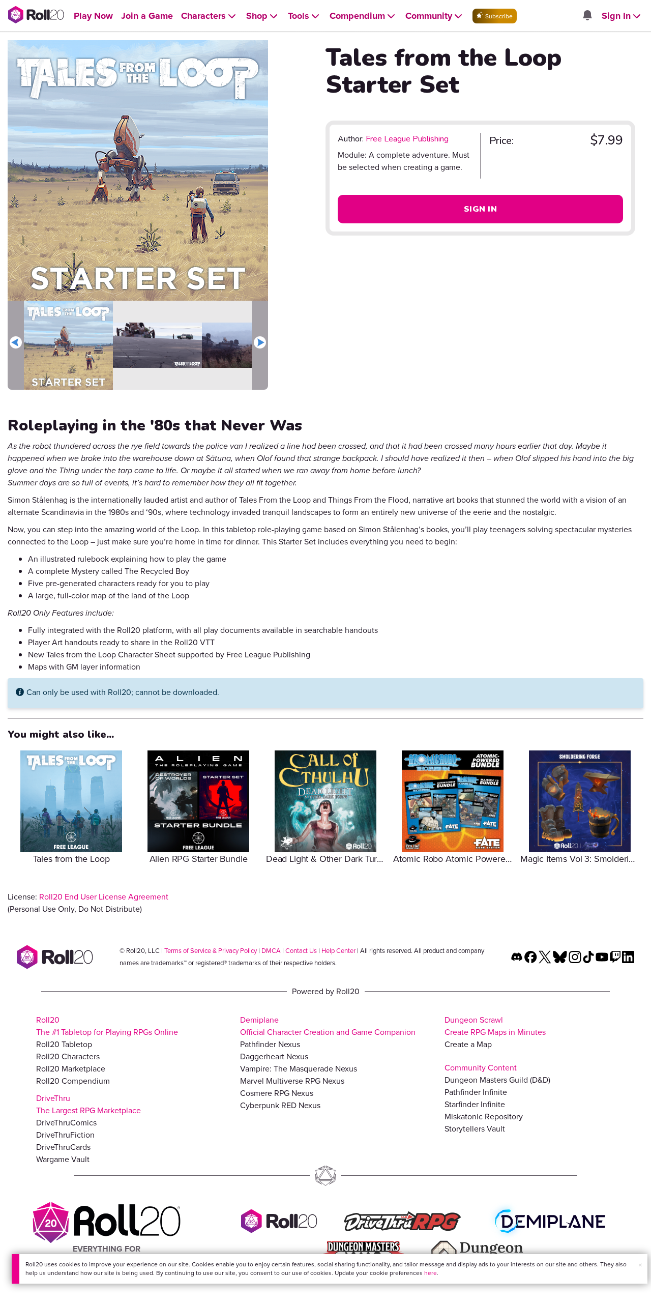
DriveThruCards (63, 1147)
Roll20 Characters (68, 1056)
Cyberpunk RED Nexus (280, 1105)
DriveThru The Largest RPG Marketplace (88, 1104)
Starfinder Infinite (475, 1104)
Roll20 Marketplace (70, 1069)
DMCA (271, 950)
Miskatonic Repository (484, 1116)
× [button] (640, 1265)
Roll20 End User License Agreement (103, 897)
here (430, 1273)
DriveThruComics (66, 1122)
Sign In (480, 209)
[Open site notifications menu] (587, 16)
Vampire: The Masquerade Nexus (298, 1069)
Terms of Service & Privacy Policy (210, 950)
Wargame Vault (63, 1159)
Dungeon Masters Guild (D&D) (497, 1080)
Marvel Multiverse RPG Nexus (292, 1081)
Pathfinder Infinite (476, 1092)
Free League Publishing (407, 138)
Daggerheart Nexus (274, 1056)
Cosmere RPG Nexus (276, 1093)
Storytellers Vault (475, 1129)
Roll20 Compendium (73, 1081)
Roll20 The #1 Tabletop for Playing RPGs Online (107, 1026)
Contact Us (301, 950)
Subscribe (498, 16)
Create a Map (468, 1044)
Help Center (338, 950)
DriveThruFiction (65, 1135)
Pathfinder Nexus (270, 1044)
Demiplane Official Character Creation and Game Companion (328, 1026)
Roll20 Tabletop (64, 1044)
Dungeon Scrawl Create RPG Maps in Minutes (495, 1026)
